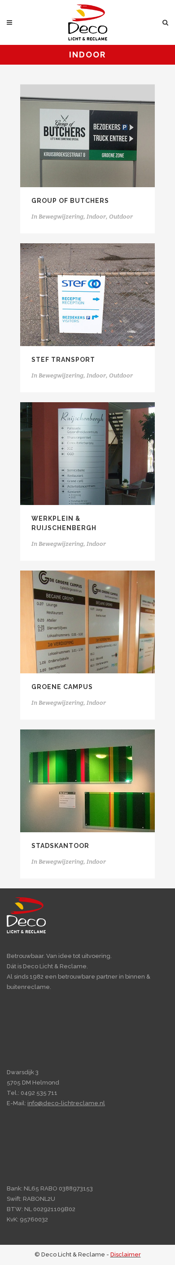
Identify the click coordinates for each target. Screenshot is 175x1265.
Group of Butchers (70, 200)
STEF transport (63, 359)
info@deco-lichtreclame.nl (66, 1103)
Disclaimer (125, 1254)
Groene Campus (62, 686)
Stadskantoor (60, 845)
